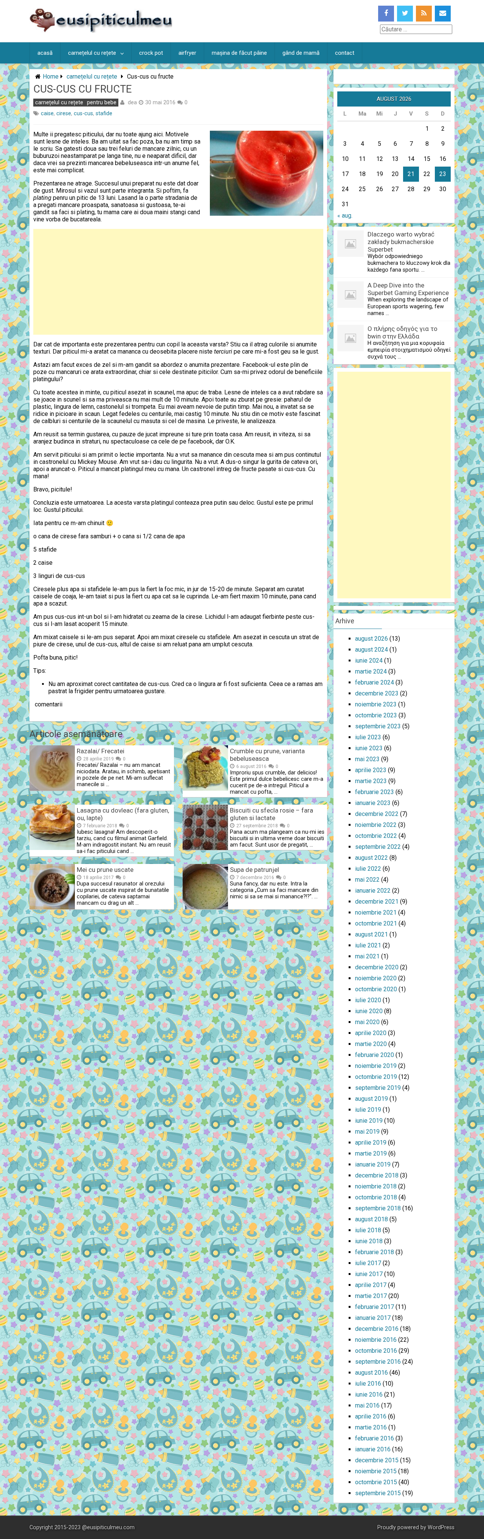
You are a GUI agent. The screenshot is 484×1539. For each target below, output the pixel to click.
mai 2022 (367, 879)
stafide (104, 113)
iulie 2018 (368, 1230)
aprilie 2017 (370, 1285)
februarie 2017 (374, 1306)
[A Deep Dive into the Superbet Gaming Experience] (350, 305)
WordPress (441, 1527)
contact (344, 52)
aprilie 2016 (370, 1416)
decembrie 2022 (377, 813)
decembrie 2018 (377, 1175)
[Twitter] (405, 14)
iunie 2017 (369, 1274)
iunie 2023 (369, 748)
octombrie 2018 (376, 1197)
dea (132, 102)
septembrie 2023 (378, 726)
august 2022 (371, 857)
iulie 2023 (368, 737)
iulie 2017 (368, 1263)
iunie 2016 (369, 1394)
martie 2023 (371, 781)
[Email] (443, 14)
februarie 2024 (374, 682)
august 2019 (371, 1098)
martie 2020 (371, 1044)
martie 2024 (371, 671)
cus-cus (83, 113)
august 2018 (371, 1219)
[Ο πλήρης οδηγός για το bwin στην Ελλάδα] (350, 349)
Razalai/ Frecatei (100, 751)
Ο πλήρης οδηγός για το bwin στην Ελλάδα (402, 332)
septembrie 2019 (378, 1087)
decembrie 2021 (377, 901)
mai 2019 (367, 1131)
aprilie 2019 (370, 1142)
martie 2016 (371, 1427)
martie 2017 (371, 1295)
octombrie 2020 (376, 989)
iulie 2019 (368, 1109)
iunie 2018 (369, 1241)
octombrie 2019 (376, 1076)
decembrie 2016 (377, 1328)
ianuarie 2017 (373, 1317)
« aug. (344, 215)
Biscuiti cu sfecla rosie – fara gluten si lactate (271, 814)
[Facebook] (386, 14)
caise (47, 113)
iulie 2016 (368, 1383)
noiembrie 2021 (376, 912)
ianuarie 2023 (373, 803)
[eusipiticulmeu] (100, 30)
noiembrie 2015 (376, 1471)
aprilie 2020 (370, 1033)
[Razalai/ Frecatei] (52, 788)
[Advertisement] (178, 282)
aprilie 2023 (370, 770)
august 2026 (371, 638)
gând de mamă (301, 52)
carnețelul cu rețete (92, 52)
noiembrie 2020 (376, 978)
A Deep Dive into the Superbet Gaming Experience (408, 289)
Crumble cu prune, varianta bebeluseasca (267, 754)
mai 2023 (367, 759)
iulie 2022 (368, 868)
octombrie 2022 (376, 835)
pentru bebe (101, 102)
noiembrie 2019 (376, 1065)
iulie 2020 (368, 1000)
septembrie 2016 (378, 1361)
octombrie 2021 (376, 923)
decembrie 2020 (377, 967)
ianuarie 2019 (373, 1164)
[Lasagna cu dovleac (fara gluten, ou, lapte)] (52, 847)
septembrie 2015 (378, 1493)
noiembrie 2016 (376, 1339)
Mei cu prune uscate (105, 869)
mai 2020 (367, 1022)
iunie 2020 (369, 1011)
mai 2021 (367, 956)
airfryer (187, 52)
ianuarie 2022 (373, 890)
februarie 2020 (374, 1054)
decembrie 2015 (377, 1460)
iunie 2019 (369, 1120)
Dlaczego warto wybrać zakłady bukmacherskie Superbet (401, 241)
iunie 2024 (369, 660)
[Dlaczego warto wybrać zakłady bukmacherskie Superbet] (350, 254)
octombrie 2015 (376, 1482)
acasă (45, 52)
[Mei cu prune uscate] (52, 907)
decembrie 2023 (377, 693)
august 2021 (371, 934)
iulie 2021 (368, 945)
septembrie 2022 (378, 846)
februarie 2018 (374, 1252)
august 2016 (371, 1372)
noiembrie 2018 (376, 1186)
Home (51, 76)
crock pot (151, 52)
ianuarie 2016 (373, 1449)
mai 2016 (367, 1405)
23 (442, 174)
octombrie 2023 (376, 715)
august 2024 (371, 649)
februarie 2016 (374, 1438)
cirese (63, 113)
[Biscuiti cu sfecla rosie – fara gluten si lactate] (205, 847)
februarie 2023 (374, 792)
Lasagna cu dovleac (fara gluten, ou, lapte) (123, 814)
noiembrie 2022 (376, 824)
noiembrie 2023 (376, 704)
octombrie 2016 (376, 1350)
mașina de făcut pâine (239, 52)
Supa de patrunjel (254, 869)
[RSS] (424, 14)
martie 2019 (371, 1153)
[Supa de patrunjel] (205, 907)
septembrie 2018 (378, 1208)
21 (411, 174)
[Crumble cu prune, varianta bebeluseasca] (205, 788)
